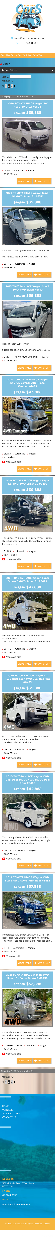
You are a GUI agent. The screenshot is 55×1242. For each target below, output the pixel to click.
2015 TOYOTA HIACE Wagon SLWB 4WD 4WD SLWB (27, 288)
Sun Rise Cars (8, 55)
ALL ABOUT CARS (11, 1113)
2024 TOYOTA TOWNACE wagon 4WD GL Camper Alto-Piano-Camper (27, 383)
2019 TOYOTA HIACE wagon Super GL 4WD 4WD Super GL (27, 482)
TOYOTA (37, 55)
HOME (5, 1106)
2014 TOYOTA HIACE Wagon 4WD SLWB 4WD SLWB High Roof (27, 879)
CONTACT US (9, 1117)
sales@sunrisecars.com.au (29, 38)
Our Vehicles (24, 55)
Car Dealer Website (32, 1236)
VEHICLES (7, 1110)
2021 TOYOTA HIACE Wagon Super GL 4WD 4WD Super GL (27, 580)
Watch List (44, 181)
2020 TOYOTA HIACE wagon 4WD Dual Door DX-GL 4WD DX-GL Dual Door (28, 779)
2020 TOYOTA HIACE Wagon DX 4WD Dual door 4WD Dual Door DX (27, 679)
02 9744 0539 (29, 43)
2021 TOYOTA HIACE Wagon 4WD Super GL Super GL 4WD (27, 976)
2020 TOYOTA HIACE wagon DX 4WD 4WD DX (27, 105)
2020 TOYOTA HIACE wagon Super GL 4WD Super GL (28, 195)
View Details (24, 181)
